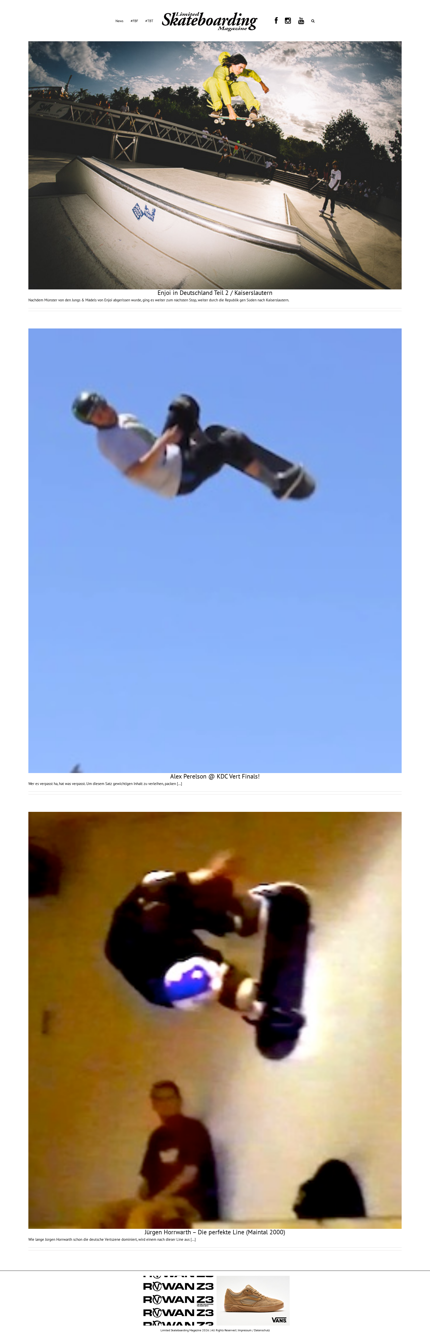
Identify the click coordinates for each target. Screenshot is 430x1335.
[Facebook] (272, 21)
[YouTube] (286, 21)
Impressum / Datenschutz (254, 1330)
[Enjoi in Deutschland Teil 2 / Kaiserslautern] (215, 165)
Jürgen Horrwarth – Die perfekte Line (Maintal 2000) (215, 1232)
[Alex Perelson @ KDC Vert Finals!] (215, 550)
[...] (179, 783)
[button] (291, 21)
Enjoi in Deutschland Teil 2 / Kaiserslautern (215, 293)
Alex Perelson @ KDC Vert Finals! (215, 776)
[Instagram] (278, 21)
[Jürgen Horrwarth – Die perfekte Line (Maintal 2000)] (215, 1020)
